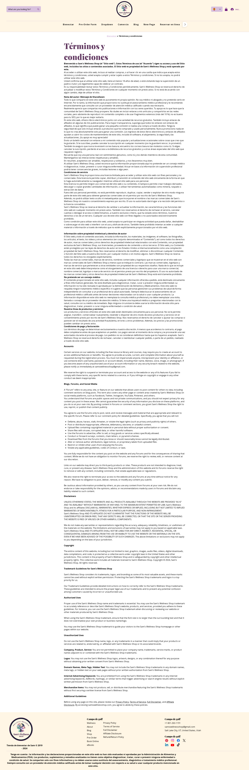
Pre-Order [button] (92, 737)
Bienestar (111, 36)
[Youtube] (172, 745)
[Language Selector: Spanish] (217, 9)
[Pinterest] (167, 740)
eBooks (90, 745)
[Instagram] (172, 740)
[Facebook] (178, 740)
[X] (184, 740)
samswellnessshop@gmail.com (110, 366)
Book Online (93, 741)
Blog (89, 730)
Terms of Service (138, 702)
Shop (89, 734)
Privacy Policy (122, 702)
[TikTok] (178, 745)
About (90, 726)
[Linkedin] (167, 745)
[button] (226, 9)
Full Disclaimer (154, 702)
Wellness (91, 723)
